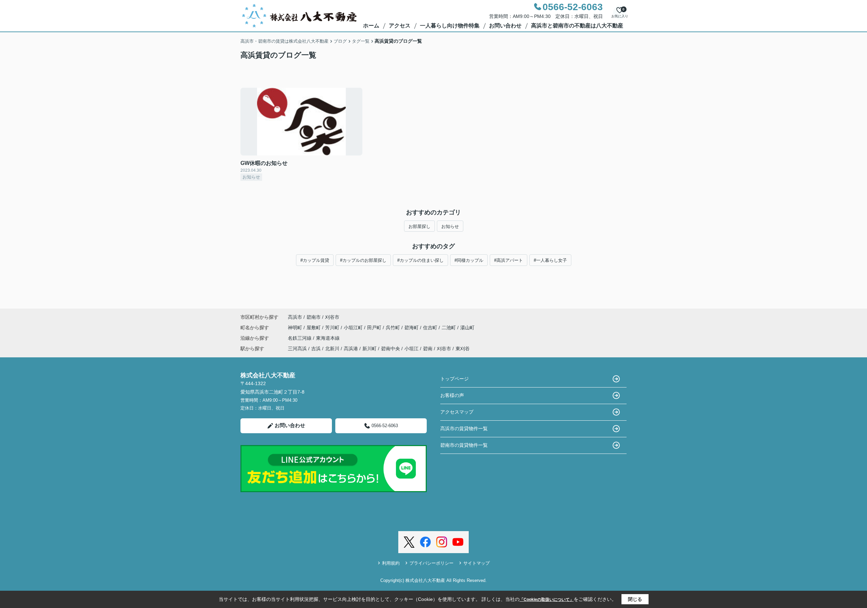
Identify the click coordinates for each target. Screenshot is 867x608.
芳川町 (333, 327)
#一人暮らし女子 (550, 260)
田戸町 (375, 327)
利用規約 (391, 563)
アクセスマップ (456, 412)
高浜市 (295, 317)
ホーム (371, 25)
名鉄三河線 (300, 338)
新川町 (369, 348)
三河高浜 (297, 348)
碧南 (427, 348)
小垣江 (411, 348)
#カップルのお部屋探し (363, 260)
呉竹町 (393, 327)
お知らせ (450, 226)
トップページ (454, 378)
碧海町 (412, 327)
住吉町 (431, 327)
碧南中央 (390, 348)
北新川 (332, 348)
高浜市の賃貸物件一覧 (464, 428)
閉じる (635, 599)
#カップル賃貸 (314, 260)
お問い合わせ (505, 25)
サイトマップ (476, 563)
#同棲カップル (468, 260)
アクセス (399, 25)
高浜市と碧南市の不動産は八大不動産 (577, 25)
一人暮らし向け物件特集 (450, 25)
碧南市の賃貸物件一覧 (464, 445)
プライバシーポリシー (431, 563)
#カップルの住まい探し (420, 260)
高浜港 (351, 348)
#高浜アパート (508, 260)
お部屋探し (419, 226)
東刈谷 (463, 348)
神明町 (295, 327)
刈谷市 (332, 317)
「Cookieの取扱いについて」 (547, 599)
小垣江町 (354, 327)
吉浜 (316, 348)
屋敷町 (314, 327)
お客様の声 (452, 395)
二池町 (449, 327)
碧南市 (313, 317)
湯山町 (467, 327)
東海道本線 (328, 338)
